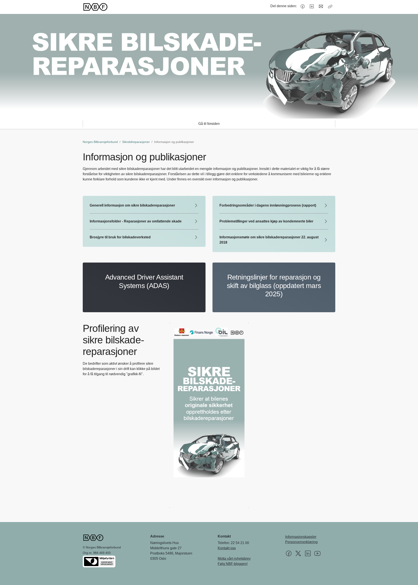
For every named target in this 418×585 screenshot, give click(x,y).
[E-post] (321, 6)
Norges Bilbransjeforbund (100, 142)
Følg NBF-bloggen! (233, 564)
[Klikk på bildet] (209, 415)
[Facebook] (302, 6)
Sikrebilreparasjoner (136, 142)
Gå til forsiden (209, 123)
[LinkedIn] (311, 6)
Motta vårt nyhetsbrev (234, 558)
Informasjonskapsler (300, 537)
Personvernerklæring (301, 542)
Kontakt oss (227, 548)
